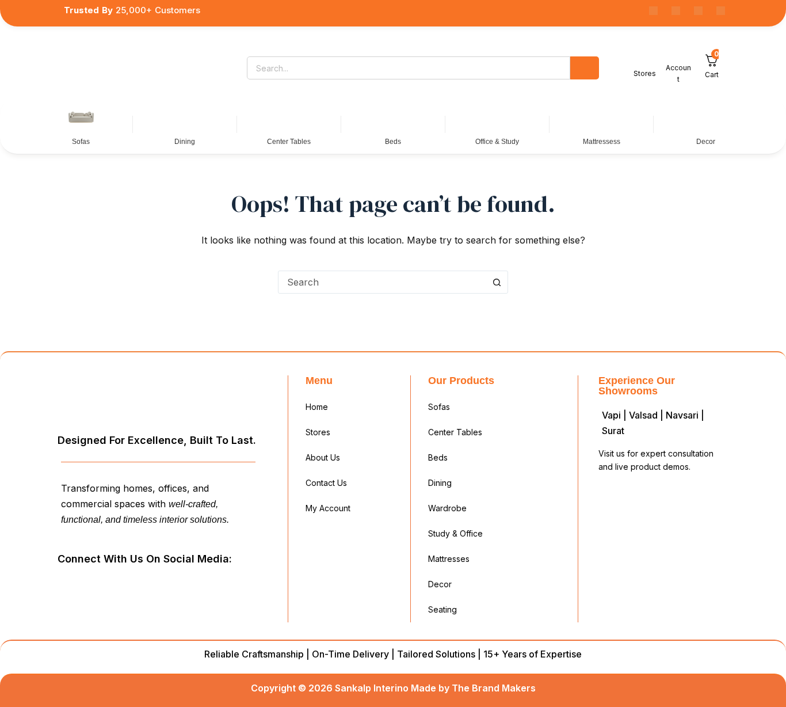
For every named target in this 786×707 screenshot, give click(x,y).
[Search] (584, 67)
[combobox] (382, 282)
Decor (440, 584)
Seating (442, 609)
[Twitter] (150, 585)
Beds (438, 457)
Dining (440, 483)
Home (317, 407)
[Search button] (497, 282)
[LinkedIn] (124, 585)
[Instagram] (720, 10)
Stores (318, 432)
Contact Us (326, 483)
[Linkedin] (675, 10)
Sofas (439, 407)
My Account (328, 508)
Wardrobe (447, 508)
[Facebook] (653, 10)
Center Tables (455, 432)
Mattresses (449, 559)
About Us (323, 457)
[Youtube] (698, 10)
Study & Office (455, 533)
